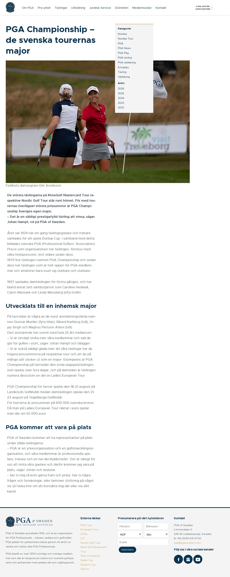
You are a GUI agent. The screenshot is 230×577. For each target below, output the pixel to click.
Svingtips (123, 67)
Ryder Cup (86, 560)
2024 (121, 98)
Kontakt (161, 8)
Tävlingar (61, 8)
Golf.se (84, 569)
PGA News (124, 48)
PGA (120, 43)
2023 (121, 102)
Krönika (122, 34)
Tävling (122, 72)
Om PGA (28, 8)
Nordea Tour (125, 38)
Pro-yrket (44, 8)
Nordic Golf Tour (90, 542)
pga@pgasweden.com (187, 542)
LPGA (83, 534)
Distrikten (121, 8)
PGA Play (123, 53)
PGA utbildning (127, 62)
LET (82, 538)
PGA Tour (86, 525)
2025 (121, 93)
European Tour (89, 529)
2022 (121, 107)
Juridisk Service (100, 8)
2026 (121, 88)
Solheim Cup (88, 564)
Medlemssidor (142, 8)
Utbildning (78, 8)
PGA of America (90, 555)
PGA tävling (125, 57)
